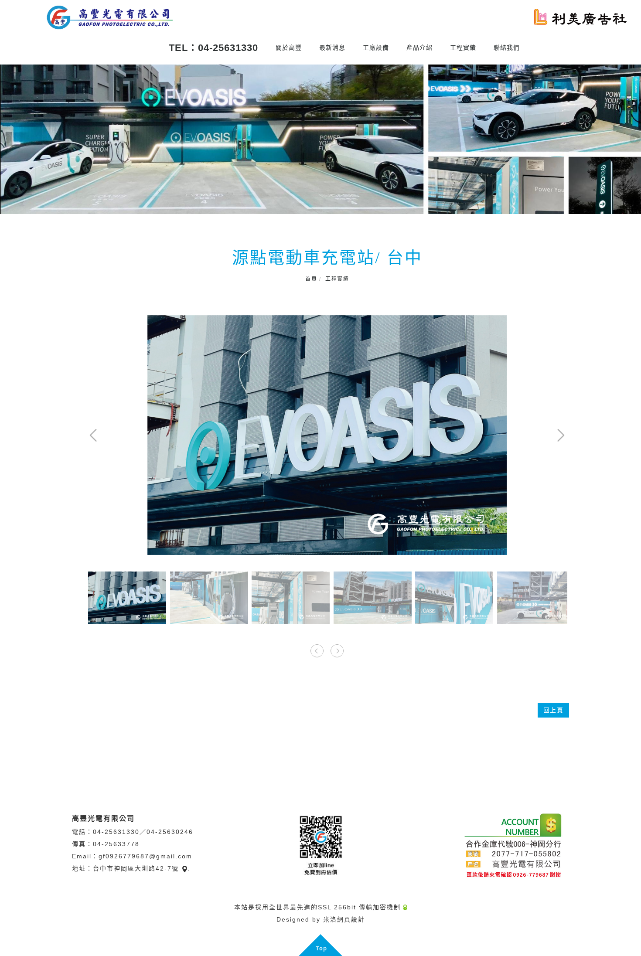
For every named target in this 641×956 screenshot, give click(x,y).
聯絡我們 (507, 47)
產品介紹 (419, 47)
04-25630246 (170, 831)
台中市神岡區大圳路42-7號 (136, 868)
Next (634, 138)
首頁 (311, 279)
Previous (6, 138)
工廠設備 (376, 47)
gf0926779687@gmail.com (145, 856)
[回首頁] (108, 17)
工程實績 (463, 47)
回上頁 (553, 710)
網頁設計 (351, 919)
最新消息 (332, 47)
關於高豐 (289, 47)
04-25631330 (116, 831)
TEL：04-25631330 (213, 47)
